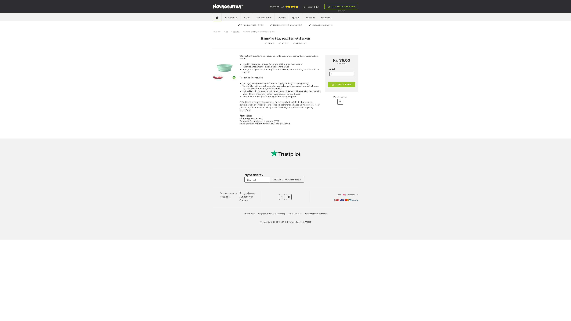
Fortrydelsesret (247, 193)
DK (227, 32)
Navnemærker (264, 17)
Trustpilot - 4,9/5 (277, 7)
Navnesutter (231, 17)
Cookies (243, 200)
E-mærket (308, 7)
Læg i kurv (344, 85)
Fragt (344, 63)
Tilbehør (282, 17)
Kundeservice (246, 196)
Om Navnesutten (229, 193)
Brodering (326, 17)
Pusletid (310, 17)
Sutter (247, 17)
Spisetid (296, 17)
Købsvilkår (225, 196)
